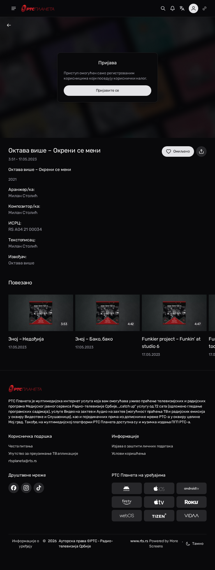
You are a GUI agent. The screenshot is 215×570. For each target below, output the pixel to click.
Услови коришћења (129, 453)
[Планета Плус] (204, 8)
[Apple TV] (159, 502)
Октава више (21, 262)
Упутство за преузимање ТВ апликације (43, 453)
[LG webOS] (127, 515)
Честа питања (20, 446)
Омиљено (181, 151)
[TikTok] (39, 488)
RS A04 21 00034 (25, 229)
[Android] (127, 488)
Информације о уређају (25, 543)
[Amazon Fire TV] (127, 502)
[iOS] (159, 488)
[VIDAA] (191, 515)
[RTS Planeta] (38, 8)
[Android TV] (191, 488)
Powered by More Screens (163, 543)
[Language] (182, 8)
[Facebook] (13, 488)
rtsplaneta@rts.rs (22, 461)
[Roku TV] (191, 502)
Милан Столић (22, 195)
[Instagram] (26, 488)
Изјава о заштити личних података (142, 446)
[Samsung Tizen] (159, 515)
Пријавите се (107, 90)
